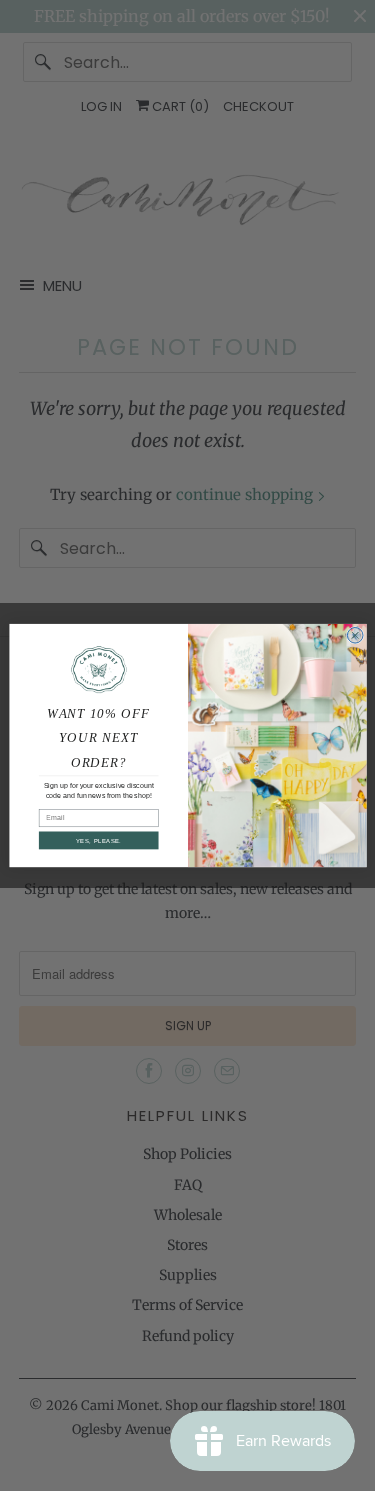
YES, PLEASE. (98, 840)
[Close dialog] (355, 635)
